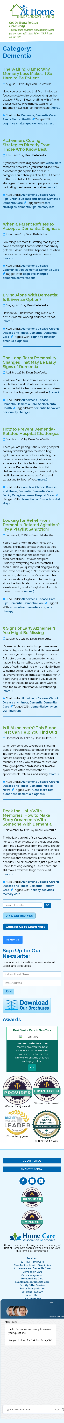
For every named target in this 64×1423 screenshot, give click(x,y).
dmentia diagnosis (15, 341)
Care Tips (27, 487)
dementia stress (43, 123)
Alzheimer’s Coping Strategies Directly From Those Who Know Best (27, 145)
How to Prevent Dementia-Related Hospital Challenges (31, 431)
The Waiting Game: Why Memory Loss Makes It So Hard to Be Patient (27, 73)
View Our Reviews (19, 916)
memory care (11, 894)
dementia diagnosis (31, 794)
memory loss (46, 207)
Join (8, 991)
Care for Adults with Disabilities (32, 1265)
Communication (13, 269)
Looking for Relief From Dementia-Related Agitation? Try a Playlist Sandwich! (31, 525)
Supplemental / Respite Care (32, 1282)
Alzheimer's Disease (34, 194)
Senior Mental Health (17, 119)
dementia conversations (19, 278)
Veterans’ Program (32, 1292)
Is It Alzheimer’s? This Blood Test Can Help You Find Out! (30, 730)
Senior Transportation (32, 1288)
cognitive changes (35, 273)
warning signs (12, 710)
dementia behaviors (46, 408)
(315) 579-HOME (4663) (24, 24)
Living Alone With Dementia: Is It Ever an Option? (30, 297)
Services (32, 1258)
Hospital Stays (44, 495)
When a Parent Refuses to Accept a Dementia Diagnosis (31, 226)
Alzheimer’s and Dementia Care (32, 1268)
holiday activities (42, 890)
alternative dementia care (27, 607)
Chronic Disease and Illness (28, 198)
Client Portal (32, 1160)
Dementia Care (45, 115)
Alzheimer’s (53, 163)
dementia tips (27, 207)
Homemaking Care (32, 1278)
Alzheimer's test (42, 789)
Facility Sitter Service (32, 1285)
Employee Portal (32, 1169)
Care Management (32, 1275)
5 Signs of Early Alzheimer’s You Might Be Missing (29, 630)
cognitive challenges (17, 123)
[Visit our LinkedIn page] (32, 1181)
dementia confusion (34, 499)
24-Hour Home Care (32, 1261)
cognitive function (43, 336)
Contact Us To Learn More (25, 926)
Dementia (27, 115)
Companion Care (32, 1271)
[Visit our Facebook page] (23, 1181)
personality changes (16, 412)
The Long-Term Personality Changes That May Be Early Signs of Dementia (29, 362)
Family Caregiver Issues (18, 495)
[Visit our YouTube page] (41, 1181)
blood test (10, 794)
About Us (31, 1295)
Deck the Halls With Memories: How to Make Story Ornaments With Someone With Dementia (27, 817)
